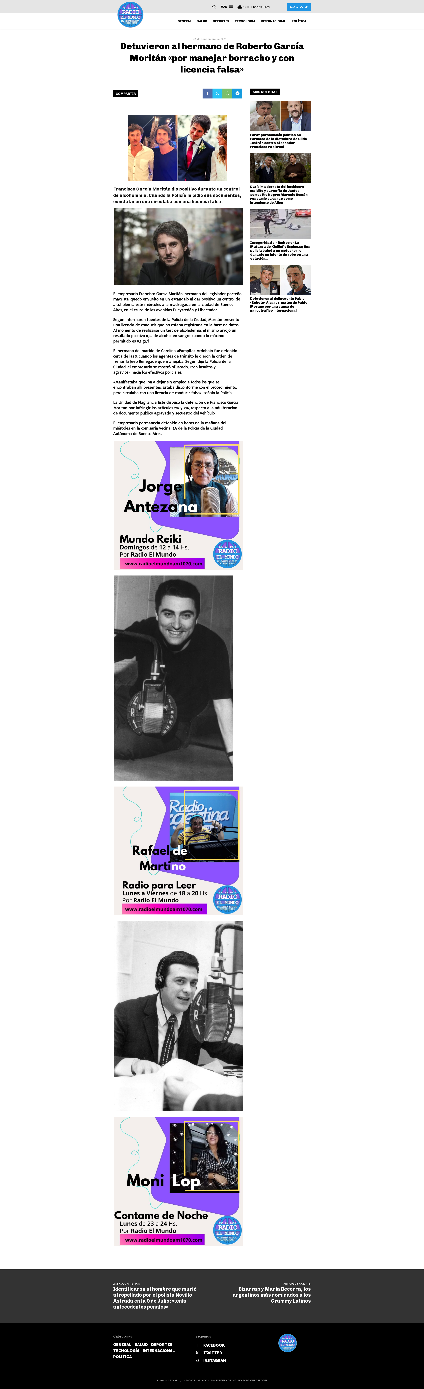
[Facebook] (207, 93)
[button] (214, 7)
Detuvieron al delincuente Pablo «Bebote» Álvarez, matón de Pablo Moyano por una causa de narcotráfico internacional (278, 304)
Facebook (214, 1345)
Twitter (212, 1352)
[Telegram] (237, 93)
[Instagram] (197, 1361)
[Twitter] (217, 93)
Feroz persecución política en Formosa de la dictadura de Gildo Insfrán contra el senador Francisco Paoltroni (278, 141)
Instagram (214, 1360)
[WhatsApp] (227, 93)
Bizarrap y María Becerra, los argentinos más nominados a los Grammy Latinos (272, 1295)
